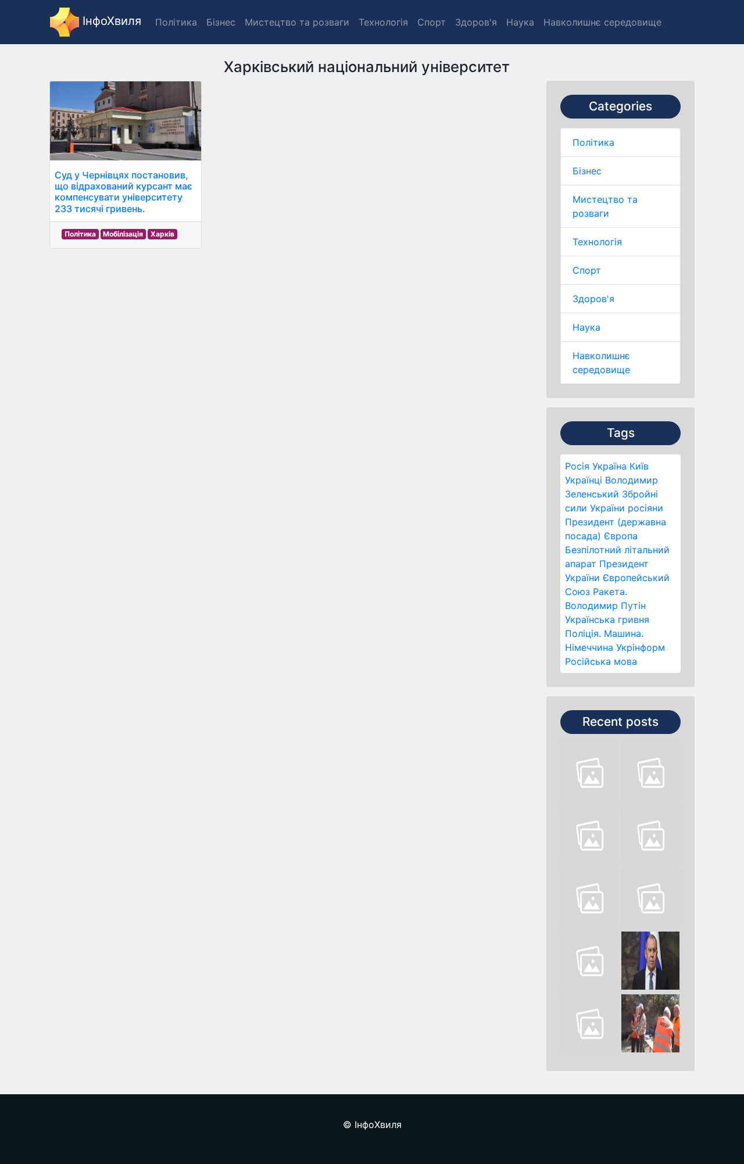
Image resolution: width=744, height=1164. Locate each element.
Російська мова (601, 661)
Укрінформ (640, 647)
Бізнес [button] (220, 22)
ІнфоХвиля (110, 21)
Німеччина (589, 647)
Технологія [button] (383, 22)
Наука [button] (520, 22)
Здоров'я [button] (476, 22)
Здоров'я (593, 299)
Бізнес (587, 171)
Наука (586, 327)
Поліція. (583, 633)
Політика (593, 142)
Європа (621, 536)
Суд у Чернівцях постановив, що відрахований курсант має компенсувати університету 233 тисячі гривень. (123, 191)
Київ (639, 466)
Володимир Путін (605, 605)
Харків (162, 234)
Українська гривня (607, 619)
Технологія (597, 242)
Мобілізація (123, 234)
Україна (609, 466)
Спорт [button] (431, 22)
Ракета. (610, 591)
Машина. (623, 633)
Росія (577, 466)
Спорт (587, 270)
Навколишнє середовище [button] (602, 22)
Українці (583, 480)
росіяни (645, 508)
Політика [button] (176, 22)
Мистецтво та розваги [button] (297, 22)
